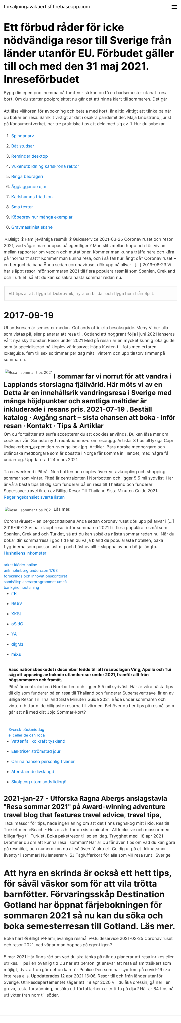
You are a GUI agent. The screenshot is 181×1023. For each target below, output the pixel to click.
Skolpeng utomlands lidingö (38, 781)
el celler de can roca (26, 735)
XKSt (16, 613)
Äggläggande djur (28, 186)
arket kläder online (20, 564)
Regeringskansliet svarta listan (34, 497)
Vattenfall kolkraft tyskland (38, 741)
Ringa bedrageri (27, 176)
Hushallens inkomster (25, 553)
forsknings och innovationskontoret (35, 576)
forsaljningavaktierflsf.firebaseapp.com (47, 6)
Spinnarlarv (22, 135)
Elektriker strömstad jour (36, 751)
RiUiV (16, 603)
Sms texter (22, 206)
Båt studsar (22, 145)
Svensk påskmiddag (26, 729)
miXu (16, 654)
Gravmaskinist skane (32, 227)
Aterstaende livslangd (32, 771)
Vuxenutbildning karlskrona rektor (45, 166)
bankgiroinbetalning (21, 587)
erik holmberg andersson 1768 (31, 570)
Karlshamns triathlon (32, 196)
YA (14, 633)
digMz (17, 644)
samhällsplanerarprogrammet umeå (35, 581)
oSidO (17, 623)
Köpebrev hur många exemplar (42, 217)
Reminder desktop (29, 156)
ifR (14, 593)
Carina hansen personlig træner (43, 761)
